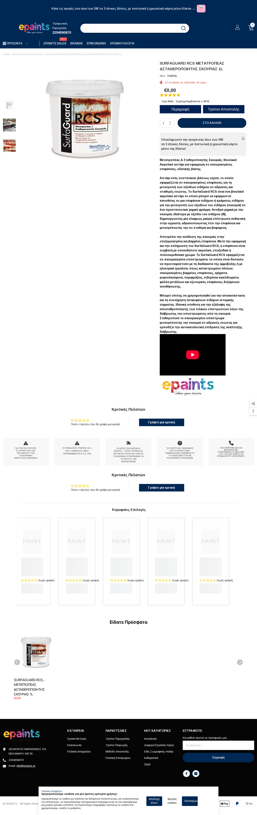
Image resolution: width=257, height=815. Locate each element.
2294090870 (61, 32)
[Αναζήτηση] (134, 28)
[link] (26, 452)
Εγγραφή (218, 757)
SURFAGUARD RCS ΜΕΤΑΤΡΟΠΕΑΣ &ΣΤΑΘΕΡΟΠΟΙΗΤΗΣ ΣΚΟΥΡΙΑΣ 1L (29, 687)
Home (6, 54)
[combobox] (129, 28)
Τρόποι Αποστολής (224, 109)
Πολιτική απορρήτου (51, 791)
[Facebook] (186, 773)
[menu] (4, 43)
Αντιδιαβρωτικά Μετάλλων (27, 54)
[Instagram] (196, 773)
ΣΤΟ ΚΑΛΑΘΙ (212, 122)
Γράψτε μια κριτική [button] (161, 422)
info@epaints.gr (26, 765)
